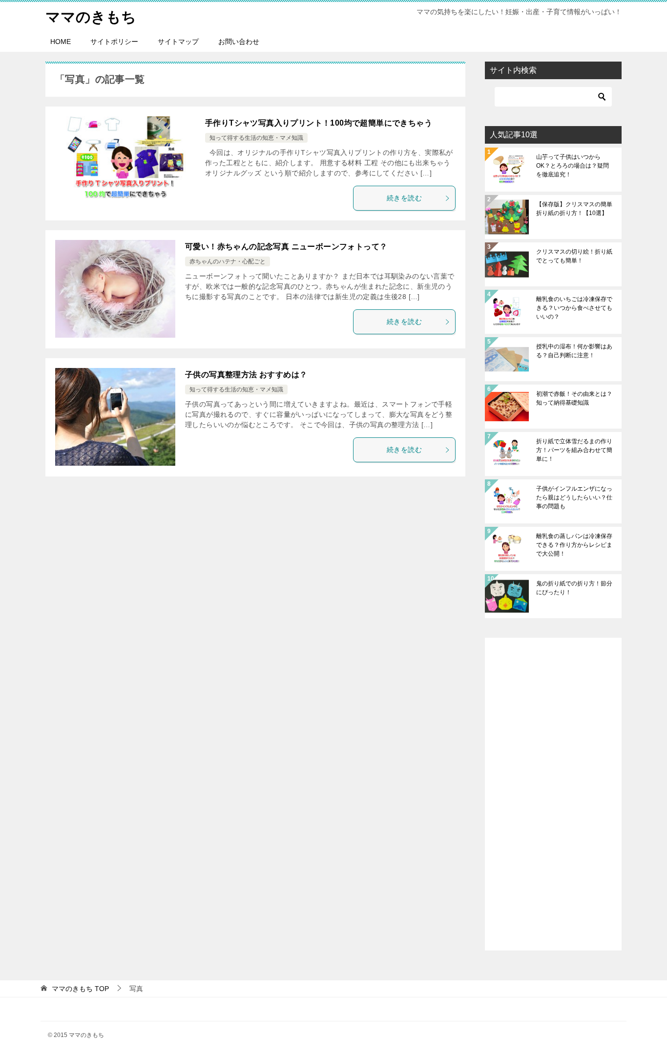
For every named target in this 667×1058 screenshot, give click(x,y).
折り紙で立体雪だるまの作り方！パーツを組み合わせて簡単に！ (574, 450)
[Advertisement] (553, 794)
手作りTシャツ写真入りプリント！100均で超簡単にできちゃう (318, 123)
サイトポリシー (114, 41)
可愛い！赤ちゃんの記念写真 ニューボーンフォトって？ (286, 246)
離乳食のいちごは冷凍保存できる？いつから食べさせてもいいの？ (574, 308)
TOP (80, 989)
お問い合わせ (238, 41)
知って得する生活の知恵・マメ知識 (256, 137)
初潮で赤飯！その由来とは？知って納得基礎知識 (574, 398)
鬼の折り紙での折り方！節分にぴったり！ (574, 588)
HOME (60, 41)
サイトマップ (178, 41)
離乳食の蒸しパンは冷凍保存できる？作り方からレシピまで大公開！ (574, 545)
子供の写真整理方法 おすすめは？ (246, 374)
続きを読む (404, 198)
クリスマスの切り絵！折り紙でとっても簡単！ (574, 256)
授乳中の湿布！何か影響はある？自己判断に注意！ (574, 351)
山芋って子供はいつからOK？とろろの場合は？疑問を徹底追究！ (572, 165)
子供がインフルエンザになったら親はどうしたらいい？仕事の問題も (574, 497)
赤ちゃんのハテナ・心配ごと (227, 261)
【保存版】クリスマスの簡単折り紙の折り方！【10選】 (574, 208)
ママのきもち (90, 17)
